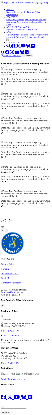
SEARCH (5, 413)
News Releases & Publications (33, 34)
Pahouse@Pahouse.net (12, 292)
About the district (19, 379)
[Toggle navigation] (2, 5)
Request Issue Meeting (28, 22)
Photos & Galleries (15, 37)
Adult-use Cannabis (15, 29)
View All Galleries (12, 55)
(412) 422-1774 (12, 331)
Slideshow (28, 56)
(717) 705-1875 (12, 363)
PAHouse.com (13, 42)
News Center (12, 34)
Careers (5, 269)
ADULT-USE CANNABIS (17, 27)
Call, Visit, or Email (15, 19)
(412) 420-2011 (11, 335)
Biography (11, 12)
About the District (25, 12)
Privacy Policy (7, 264)
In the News (31, 29)
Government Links (10, 273)
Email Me (5, 278)
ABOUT (10, 9)
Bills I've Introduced (34, 37)
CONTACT (11, 17)
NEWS (9, 32)
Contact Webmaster (11, 282)
